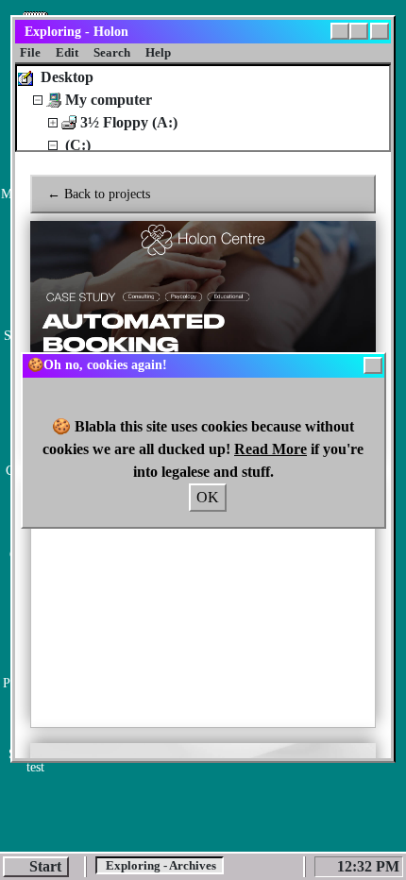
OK (207, 497)
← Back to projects (98, 194)
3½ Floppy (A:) (129, 122)
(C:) (78, 145)
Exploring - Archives (159, 865)
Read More (270, 449)
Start (45, 866)
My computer (108, 100)
